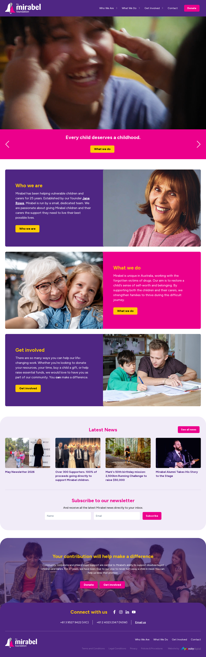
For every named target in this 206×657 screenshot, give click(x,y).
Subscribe (152, 521)
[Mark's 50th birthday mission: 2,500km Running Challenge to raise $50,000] (128, 459)
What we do (125, 317)
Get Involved (152, 8)
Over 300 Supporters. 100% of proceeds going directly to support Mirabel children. (76, 482)
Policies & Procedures (152, 654)
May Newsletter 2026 (20, 477)
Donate (191, 8)
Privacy (133, 654)
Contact (173, 8)
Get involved (28, 394)
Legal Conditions (117, 654)
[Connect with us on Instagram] (121, 618)
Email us (140, 628)
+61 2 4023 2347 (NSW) (112, 628)
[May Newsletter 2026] (27, 459)
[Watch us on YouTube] (134, 618)
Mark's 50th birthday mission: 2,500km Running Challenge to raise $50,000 (126, 482)
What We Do (129, 8)
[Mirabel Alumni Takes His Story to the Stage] (178, 459)
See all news (188, 435)
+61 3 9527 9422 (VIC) (74, 628)
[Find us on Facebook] (114, 618)
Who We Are (106, 8)
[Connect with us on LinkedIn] (127, 618)
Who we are (102, 155)
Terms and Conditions (93, 654)
